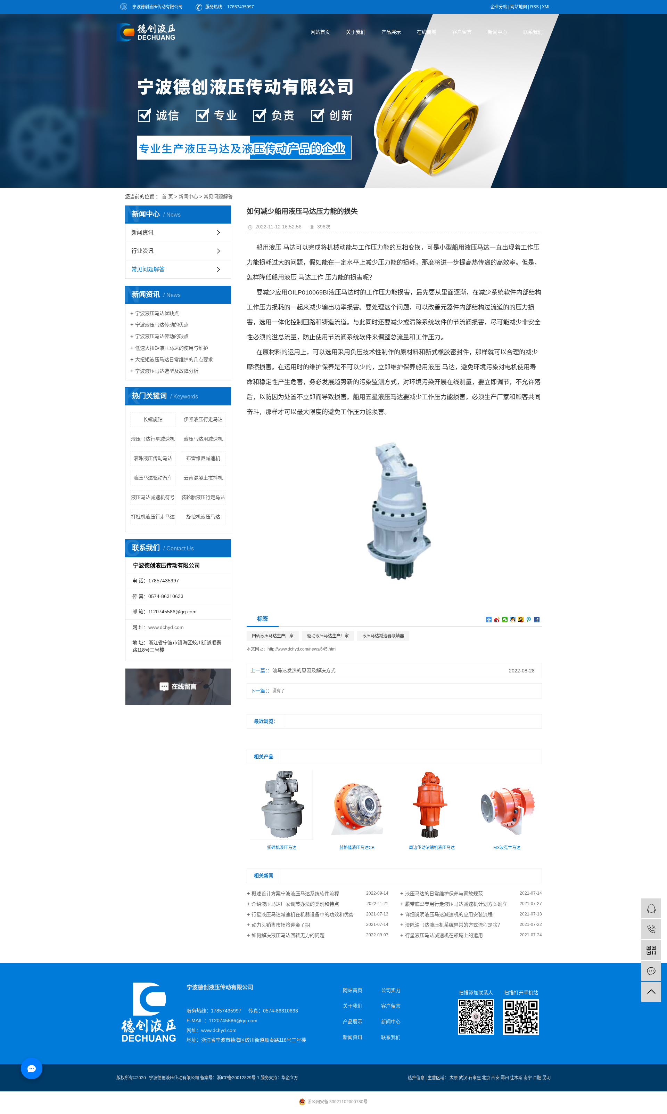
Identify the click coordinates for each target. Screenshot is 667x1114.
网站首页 (320, 32)
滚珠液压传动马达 (152, 458)
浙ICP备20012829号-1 (238, 1077)
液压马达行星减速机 (153, 439)
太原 (454, 1077)
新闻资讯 (142, 232)
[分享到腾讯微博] (529, 619)
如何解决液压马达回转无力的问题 (288, 935)
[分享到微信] (505, 619)
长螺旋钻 (153, 419)
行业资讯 (142, 251)
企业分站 (499, 7)
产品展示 (391, 32)
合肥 (537, 1077)
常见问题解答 (218, 196)
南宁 (528, 1077)
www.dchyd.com (166, 627)
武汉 (463, 1077)
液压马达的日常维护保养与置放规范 (444, 893)
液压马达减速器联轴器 (383, 635)
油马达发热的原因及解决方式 (304, 670)
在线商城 (426, 32)
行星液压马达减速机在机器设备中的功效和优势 (303, 914)
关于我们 (355, 32)
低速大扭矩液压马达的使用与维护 (171, 348)
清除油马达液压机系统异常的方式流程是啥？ (453, 925)
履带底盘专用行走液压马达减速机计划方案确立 (456, 904)
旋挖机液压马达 (203, 516)
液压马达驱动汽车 (152, 478)
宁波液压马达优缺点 (157, 313)
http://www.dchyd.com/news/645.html (302, 649)
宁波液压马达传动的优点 (162, 325)
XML (546, 7)
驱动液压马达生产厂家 (328, 635)
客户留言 (462, 32)
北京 (486, 1077)
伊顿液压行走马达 (203, 419)
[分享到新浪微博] (497, 619)
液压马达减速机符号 (153, 497)
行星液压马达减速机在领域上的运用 (444, 935)
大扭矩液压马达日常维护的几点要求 (174, 359)
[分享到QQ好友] (513, 619)
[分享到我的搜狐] (521, 619)
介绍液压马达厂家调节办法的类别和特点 (295, 904)
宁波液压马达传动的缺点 (162, 336)
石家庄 (474, 1077)
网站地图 (518, 7)
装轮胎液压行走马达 (203, 497)
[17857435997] (651, 929)
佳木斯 (516, 1077)
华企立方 (289, 1077)
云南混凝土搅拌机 (203, 478)
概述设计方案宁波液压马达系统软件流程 (295, 893)
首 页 (167, 196)
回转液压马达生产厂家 (273, 635)
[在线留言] (651, 971)
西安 (495, 1077)
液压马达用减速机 (203, 439)
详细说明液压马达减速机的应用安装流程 (449, 914)
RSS (534, 7)
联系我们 (533, 32)
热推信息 (416, 1077)
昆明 (546, 1077)
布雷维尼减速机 (203, 458)
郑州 (505, 1077)
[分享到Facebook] (537, 619)
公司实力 (391, 990)
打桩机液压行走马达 (153, 516)
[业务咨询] (651, 908)
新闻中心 (497, 32)
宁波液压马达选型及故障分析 (166, 371)
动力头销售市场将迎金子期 (281, 925)
